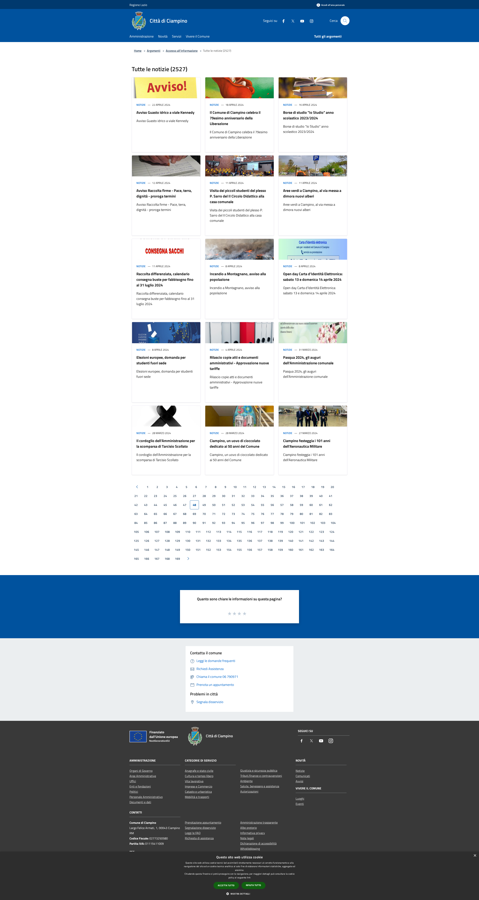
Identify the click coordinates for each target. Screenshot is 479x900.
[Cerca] (345, 20)
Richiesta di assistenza (199, 838)
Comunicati (303, 776)
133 (218, 540)
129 (177, 540)
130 (187, 540)
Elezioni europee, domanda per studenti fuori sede (161, 360)
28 (204, 496)
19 (322, 487)
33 (252, 496)
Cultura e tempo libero (199, 776)
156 (249, 549)
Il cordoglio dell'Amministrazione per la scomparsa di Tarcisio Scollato (165, 443)
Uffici (132, 781)
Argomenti (153, 50)
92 (214, 523)
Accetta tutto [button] (226, 885)
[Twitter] (291, 20)
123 (321, 531)
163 (321, 549)
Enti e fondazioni (140, 786)
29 (214, 496)
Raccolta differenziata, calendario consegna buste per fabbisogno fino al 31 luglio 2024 (164, 279)
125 (136, 540)
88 (175, 523)
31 (233, 496)
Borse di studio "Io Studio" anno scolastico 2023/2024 (308, 115)
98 (272, 523)
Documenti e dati (140, 802)
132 (208, 540)
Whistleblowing (250, 848)
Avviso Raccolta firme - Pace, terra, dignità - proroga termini (164, 193)
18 (313, 487)
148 (167, 549)
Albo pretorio (248, 827)
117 (259, 531)
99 (282, 523)
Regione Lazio (138, 5)
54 (252, 505)
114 (228, 531)
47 (184, 505)
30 (223, 496)
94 (233, 523)
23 (155, 496)
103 (322, 523)
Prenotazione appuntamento (203, 822)
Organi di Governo (140, 770)
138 (270, 540)
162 (311, 549)
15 (283, 487)
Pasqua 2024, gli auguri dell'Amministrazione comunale (308, 360)
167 (156, 558)
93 (223, 523)
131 (198, 540)
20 (332, 487)
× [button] (474, 855)
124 (331, 531)
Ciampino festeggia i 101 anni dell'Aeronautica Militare (306, 443)
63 (136, 514)
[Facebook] (282, 20)
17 (303, 487)
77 (272, 514)
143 (321, 540)
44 (155, 505)
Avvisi (299, 781)
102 (312, 523)
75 (252, 514)
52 (233, 505)
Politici (133, 791)
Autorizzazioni (249, 791)
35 (272, 496)
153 (218, 549)
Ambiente (246, 781)
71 (214, 514)
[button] (239, 894)
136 (249, 540)
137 (259, 540)
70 (204, 514)
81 (311, 514)
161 (300, 549)
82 (321, 514)
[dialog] (239, 876)
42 (136, 505)
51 (223, 505)
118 (270, 531)
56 (272, 505)
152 (208, 549)
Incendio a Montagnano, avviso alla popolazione (238, 276)
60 (311, 505)
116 (249, 531)
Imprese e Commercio (198, 786)
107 (156, 531)
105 (136, 531)
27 (194, 496)
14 (274, 487)
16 (293, 487)
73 (233, 514)
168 (167, 558)
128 (167, 540)
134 (228, 540)
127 (156, 540)
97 (262, 523)
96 (252, 523)
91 (204, 523)
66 (165, 514)
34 (262, 496)
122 (311, 531)
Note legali (247, 838)
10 (235, 487)
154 (228, 549)
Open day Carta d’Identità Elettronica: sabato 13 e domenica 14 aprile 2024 (313, 276)
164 (331, 549)
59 (301, 505)
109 (177, 531)
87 (165, 523)
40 (321, 496)
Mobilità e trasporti (197, 797)
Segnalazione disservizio (200, 827)
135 (239, 540)
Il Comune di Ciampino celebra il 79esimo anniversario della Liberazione (235, 117)
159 (280, 549)
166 (146, 558)
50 (214, 505)
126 (146, 540)
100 (292, 523)
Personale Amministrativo (146, 797)
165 (136, 558)
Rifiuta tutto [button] (253, 885)
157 (259, 549)
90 (194, 523)
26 (184, 496)
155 (239, 549)
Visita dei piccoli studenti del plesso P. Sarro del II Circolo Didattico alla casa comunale (238, 196)
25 (175, 496)
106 (146, 531)
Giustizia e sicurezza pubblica (258, 770)
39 (311, 496)
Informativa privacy (252, 833)
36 (282, 496)
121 (300, 531)
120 (290, 531)
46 (175, 505)
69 (194, 514)
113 (218, 531)
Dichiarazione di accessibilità (258, 843)
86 (155, 523)
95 (243, 523)
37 (291, 496)
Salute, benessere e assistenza (259, 786)
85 (145, 523)
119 (280, 531)
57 (282, 505)
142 (311, 540)
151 (198, 549)
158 (270, 549)
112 (208, 531)
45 (165, 505)
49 (204, 505)
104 (333, 523)
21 (136, 496)
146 (146, 549)
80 (301, 514)
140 (290, 540)
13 (264, 487)
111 (198, 531)
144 (331, 540)
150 (187, 549)
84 (136, 523)
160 (290, 549)
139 (280, 540)
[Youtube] (300, 20)
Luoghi (300, 798)
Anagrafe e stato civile (199, 770)
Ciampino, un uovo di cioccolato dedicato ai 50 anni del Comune (235, 443)
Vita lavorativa (194, 781)
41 (330, 496)
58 (291, 505)
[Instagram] (310, 20)
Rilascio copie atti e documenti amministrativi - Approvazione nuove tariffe (239, 362)
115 (239, 531)
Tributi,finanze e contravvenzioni (261, 776)
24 (165, 496)
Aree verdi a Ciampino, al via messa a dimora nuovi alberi (312, 193)
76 (262, 514)
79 (291, 514)
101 (302, 523)
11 (244, 487)
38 (301, 496)
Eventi (300, 804)
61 (321, 505)
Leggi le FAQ (193, 833)
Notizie (141, 105)
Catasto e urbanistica (198, 791)
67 (175, 514)
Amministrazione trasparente (259, 822)
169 (177, 558)
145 (136, 549)
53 (243, 505)
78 (282, 514)
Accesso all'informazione (182, 50)
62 (330, 505)
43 (145, 505)
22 (145, 496)
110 (187, 531)
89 (184, 523)
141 (300, 540)
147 (156, 549)
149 (177, 549)
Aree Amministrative (142, 776)
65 (155, 514)
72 (223, 514)
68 (184, 514)
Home (137, 50)
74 (243, 514)
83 (330, 514)
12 (254, 487)
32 (243, 496)
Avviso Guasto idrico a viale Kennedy (165, 112)
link (249, 877)
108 (167, 531)
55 (262, 505)
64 (145, 514)
